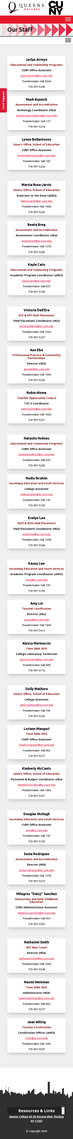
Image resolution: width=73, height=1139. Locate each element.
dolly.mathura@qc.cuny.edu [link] (36, 705)
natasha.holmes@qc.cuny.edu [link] (36, 454)
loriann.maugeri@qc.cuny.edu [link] (36, 745)
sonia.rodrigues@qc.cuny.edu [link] (36, 870)
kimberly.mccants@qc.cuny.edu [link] (36, 785)
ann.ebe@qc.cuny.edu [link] (37, 369)
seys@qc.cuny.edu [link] (37, 579)
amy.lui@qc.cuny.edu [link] (36, 619)
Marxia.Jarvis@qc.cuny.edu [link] (36, 201)
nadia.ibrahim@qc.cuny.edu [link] (36, 494)
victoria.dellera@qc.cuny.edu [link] (36, 326)
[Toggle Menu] (68, 19)
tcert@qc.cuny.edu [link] (36, 1038)
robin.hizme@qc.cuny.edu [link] (36, 409)
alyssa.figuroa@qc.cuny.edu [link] (36, 659)
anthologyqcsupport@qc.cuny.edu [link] (36, 115)
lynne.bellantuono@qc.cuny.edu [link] (37, 155)
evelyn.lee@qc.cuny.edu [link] (36, 534)
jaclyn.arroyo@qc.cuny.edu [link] (37, 75)
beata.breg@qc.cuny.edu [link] (36, 241)
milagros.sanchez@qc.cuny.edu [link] (36, 913)
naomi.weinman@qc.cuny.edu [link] (36, 998)
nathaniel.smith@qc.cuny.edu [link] (36, 958)
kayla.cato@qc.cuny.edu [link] (36, 281)
